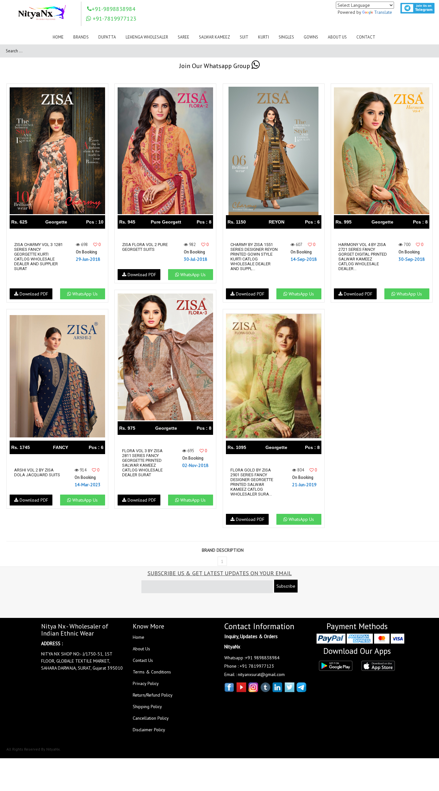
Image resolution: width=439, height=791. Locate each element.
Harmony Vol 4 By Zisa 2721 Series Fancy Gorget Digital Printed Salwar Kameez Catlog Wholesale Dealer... (362, 256)
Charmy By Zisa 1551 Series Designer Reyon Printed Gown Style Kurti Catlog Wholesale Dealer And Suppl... (254, 256)
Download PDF (33, 294)
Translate (383, 12)
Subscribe (285, 586)
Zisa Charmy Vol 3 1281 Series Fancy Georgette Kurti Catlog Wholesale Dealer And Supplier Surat (38, 256)
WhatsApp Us (84, 294)
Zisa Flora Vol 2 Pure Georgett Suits (145, 247)
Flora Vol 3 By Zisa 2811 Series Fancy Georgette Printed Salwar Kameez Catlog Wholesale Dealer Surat (142, 462)
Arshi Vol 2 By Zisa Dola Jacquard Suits (37, 472)
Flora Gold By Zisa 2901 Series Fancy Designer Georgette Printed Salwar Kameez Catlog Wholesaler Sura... (251, 482)
